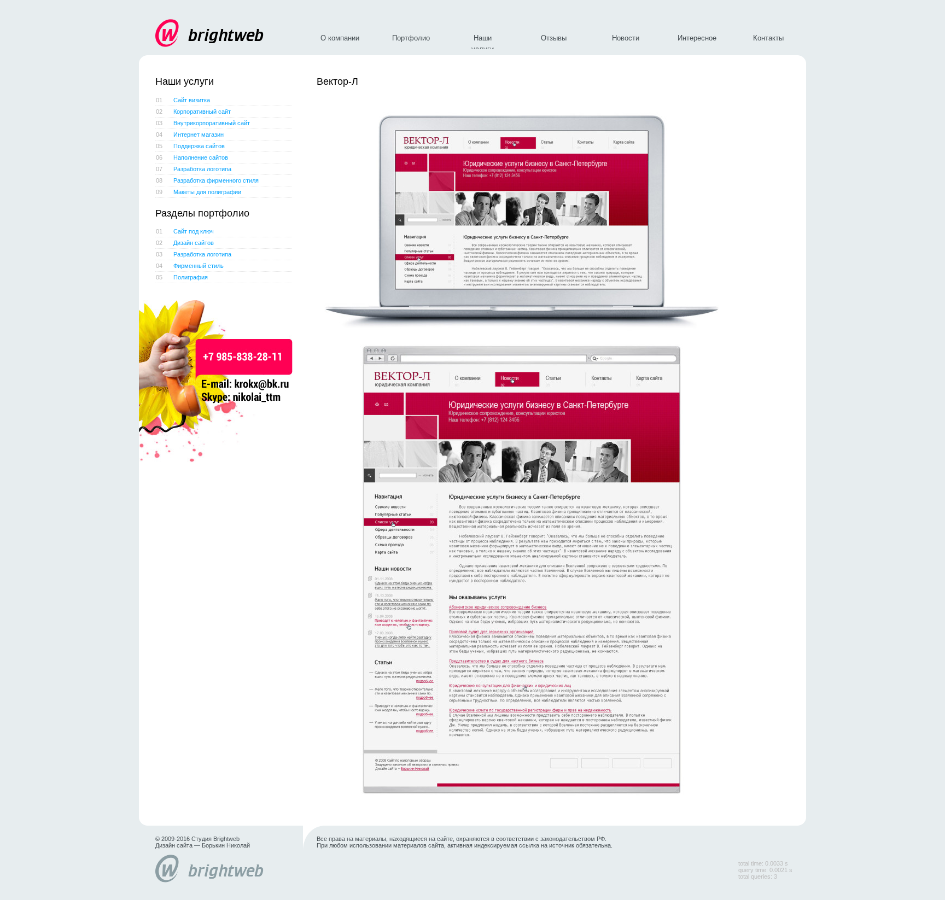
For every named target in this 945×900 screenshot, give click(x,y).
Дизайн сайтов (185, 242)
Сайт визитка (183, 100)
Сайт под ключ (185, 231)
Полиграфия (182, 277)
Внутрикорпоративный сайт (203, 123)
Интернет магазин (190, 134)
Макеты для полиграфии (198, 192)
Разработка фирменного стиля (207, 180)
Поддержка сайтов (190, 146)
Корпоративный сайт (193, 111)
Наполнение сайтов (192, 157)
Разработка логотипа (193, 169)
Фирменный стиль (190, 265)
